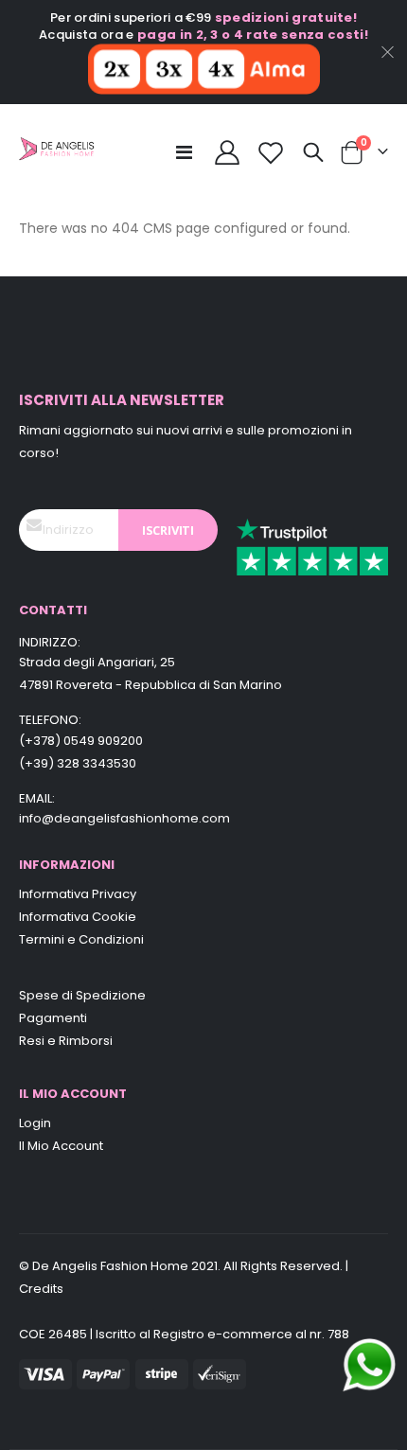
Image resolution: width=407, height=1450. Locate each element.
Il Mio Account (61, 1146)
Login (35, 1123)
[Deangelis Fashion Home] (57, 152)
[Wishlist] (271, 152)
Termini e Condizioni (81, 939)
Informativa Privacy (77, 894)
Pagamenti (53, 1018)
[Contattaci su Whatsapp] (369, 1363)
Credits (41, 1289)
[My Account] (226, 152)
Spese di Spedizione (82, 995)
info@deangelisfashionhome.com (124, 818)
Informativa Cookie (77, 917)
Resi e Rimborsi (66, 1041)
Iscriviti (168, 530)
